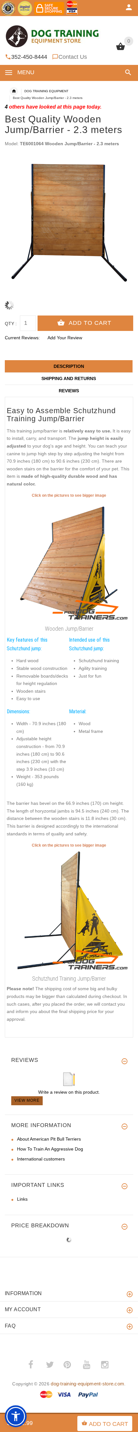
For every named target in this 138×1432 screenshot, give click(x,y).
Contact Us (72, 57)
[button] (127, 72)
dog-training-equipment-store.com (87, 1383)
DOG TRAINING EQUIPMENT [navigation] (46, 91)
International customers (41, 1158)
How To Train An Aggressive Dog (50, 1149)
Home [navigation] (14, 91)
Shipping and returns (68, 378)
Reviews (69, 390)
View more (26, 1100)
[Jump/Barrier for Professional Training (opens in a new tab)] (69, 560)
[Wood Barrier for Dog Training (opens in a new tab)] (69, 910)
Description (69, 366)
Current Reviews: (22, 337)
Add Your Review (64, 337)
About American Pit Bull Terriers (49, 1139)
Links (22, 1199)
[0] (120, 49)
